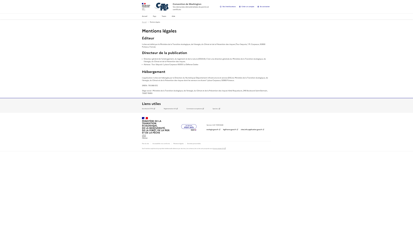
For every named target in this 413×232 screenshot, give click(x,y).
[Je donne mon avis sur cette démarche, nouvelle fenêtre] (188, 130)
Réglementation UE (170, 109)
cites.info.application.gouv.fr (251, 129)
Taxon (164, 16)
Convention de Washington (187, 4)
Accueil (144, 16)
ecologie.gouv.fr (212, 129)
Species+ (215, 109)
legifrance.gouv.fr (229, 129)
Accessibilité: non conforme (161, 144)
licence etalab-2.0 (218, 149)
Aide (173, 16)
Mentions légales (178, 144)
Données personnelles (194, 144)
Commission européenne (194, 109)
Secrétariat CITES (147, 109)
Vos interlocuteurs (229, 6)
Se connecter (265, 6)
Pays (154, 16)
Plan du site (145, 144)
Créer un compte (248, 6)
